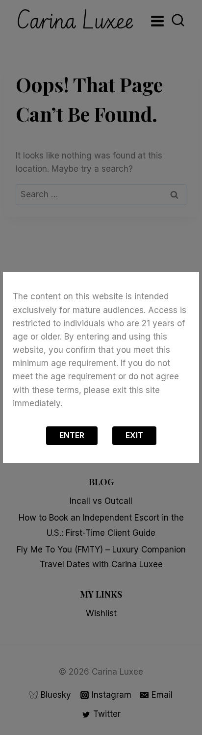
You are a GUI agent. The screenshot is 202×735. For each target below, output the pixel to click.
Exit (134, 435)
